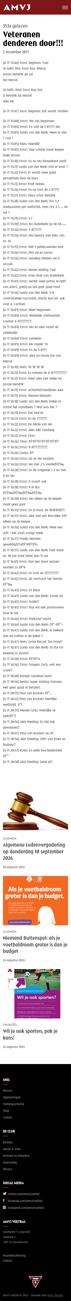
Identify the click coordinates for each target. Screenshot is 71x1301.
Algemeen (9, 838)
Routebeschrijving (14, 1255)
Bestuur (8, 1142)
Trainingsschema (13, 1104)
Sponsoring (10, 1162)
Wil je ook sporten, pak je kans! (30, 1035)
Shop (6, 1111)
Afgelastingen (12, 1097)
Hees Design (55, 1295)
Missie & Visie (12, 1149)
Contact (7, 1117)
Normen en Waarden (16, 1156)
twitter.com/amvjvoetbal (23, 1194)
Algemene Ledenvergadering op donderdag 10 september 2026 (34, 852)
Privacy (7, 1169)
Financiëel (10, 1025)
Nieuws (7, 1090)
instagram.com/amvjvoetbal (25, 1208)
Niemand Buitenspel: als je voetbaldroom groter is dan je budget (35, 945)
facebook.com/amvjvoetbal (24, 1201)
